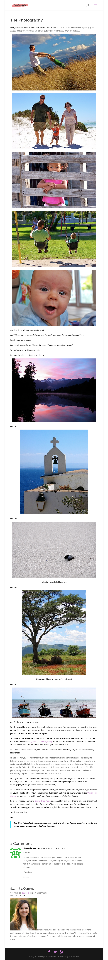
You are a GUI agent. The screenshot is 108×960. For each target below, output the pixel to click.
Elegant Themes (48, 956)
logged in (25, 893)
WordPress (74, 956)
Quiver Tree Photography (41, 741)
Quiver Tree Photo (43, 801)
